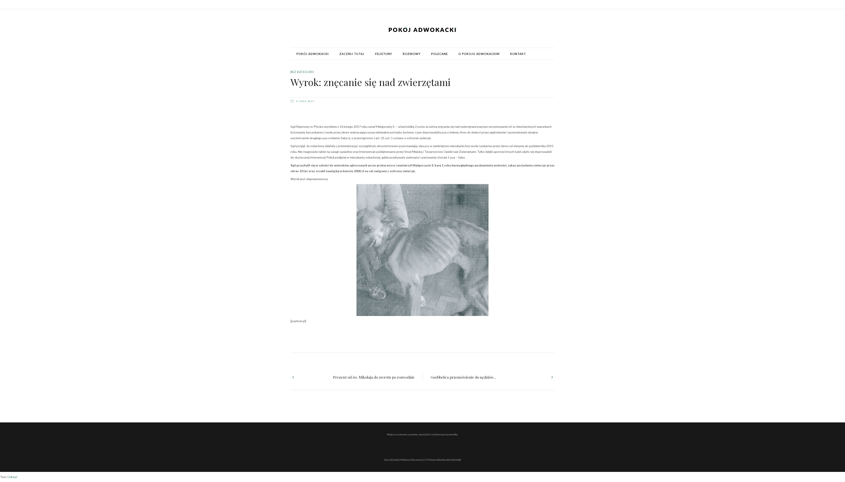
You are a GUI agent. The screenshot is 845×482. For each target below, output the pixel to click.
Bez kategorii (302, 72)
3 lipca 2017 (305, 101)
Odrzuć (12, 477)
